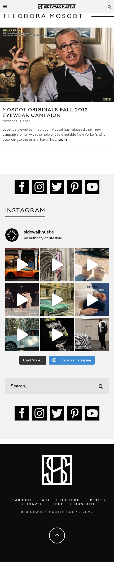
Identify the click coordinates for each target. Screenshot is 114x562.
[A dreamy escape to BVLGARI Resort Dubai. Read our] (92, 264)
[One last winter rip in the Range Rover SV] (22, 334)
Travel (35, 504)
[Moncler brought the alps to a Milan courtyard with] (57, 299)
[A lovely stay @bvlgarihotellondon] (22, 264)
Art (46, 500)
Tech (58, 504)
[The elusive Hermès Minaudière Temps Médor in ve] (92, 299)
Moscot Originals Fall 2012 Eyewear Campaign (45, 112)
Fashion (22, 500)
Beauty (98, 500)
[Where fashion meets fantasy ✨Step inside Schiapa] (57, 264)
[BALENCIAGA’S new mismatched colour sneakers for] (57, 334)
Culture (70, 500)
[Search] (109, 6)
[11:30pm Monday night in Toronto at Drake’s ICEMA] (22, 299)
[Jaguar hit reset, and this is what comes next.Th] (92, 334)
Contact (84, 504)
